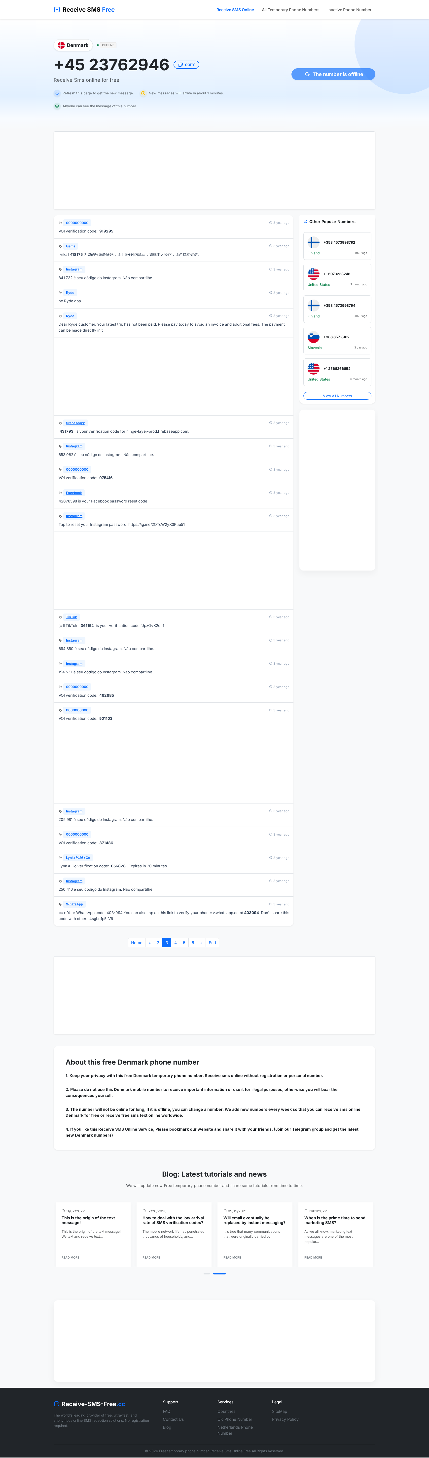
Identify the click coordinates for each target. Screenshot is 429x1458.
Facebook (74, 493)
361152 (87, 625)
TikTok (71, 617)
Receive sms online (224, 1075)
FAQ (166, 1411)
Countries (226, 1411)
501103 (105, 718)
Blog (167, 1427)
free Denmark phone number (150, 1062)
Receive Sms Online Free (231, 1451)
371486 (106, 843)
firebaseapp (75, 423)
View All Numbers (337, 396)
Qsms (70, 246)
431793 (66, 431)
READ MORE (70, 1257)
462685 (106, 695)
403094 (251, 912)
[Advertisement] (214, 170)
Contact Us (173, 1419)
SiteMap (279, 1411)
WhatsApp (74, 904)
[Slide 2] (219, 1273)
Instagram (74, 269)
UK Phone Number (234, 1419)
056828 (118, 866)
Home (136, 942)
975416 (106, 477)
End (212, 942)
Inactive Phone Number (349, 9)
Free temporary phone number (184, 1451)
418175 (76, 254)
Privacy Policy (285, 1419)
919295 (106, 231)
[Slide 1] (207, 1273)
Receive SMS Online (235, 9)
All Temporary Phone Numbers (291, 9)
